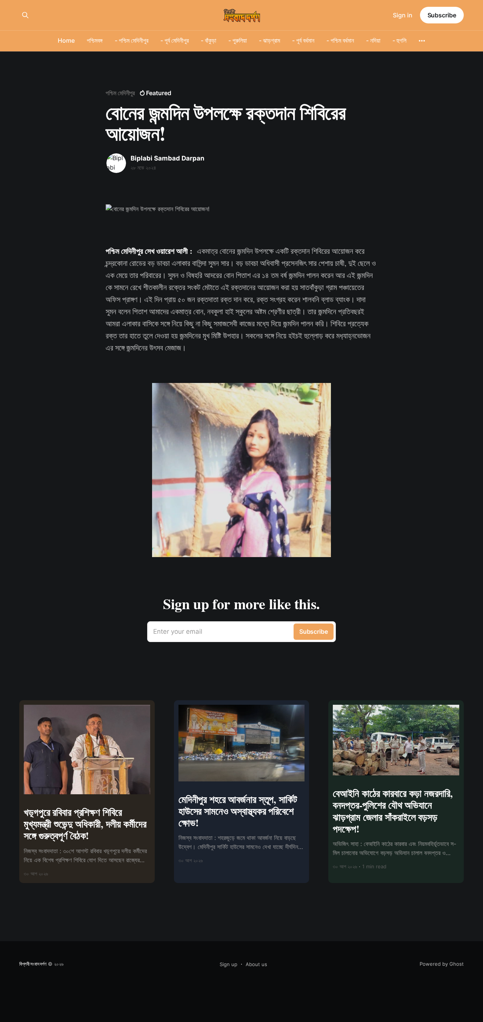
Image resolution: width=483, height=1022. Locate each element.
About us (256, 964)
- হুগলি (399, 40)
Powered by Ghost (442, 964)
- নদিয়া (373, 40)
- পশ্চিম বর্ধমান (340, 40)
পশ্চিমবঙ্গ (95, 40)
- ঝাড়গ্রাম (269, 40)
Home (66, 40)
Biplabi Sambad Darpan (168, 158)
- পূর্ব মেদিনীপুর (174, 40)
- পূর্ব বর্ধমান (303, 40)
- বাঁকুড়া (208, 40)
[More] (422, 40)
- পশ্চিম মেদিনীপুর (131, 40)
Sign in (402, 15)
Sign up (228, 964)
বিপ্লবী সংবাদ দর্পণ (32, 964)
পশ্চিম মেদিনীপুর (120, 93)
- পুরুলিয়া (237, 40)
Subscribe (442, 15)
